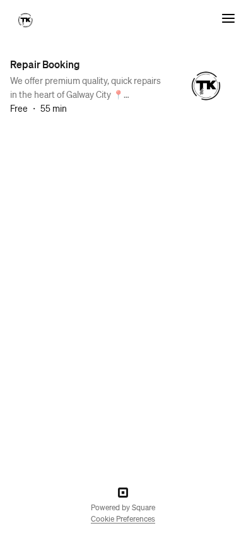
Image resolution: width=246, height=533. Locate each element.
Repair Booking (45, 64)
